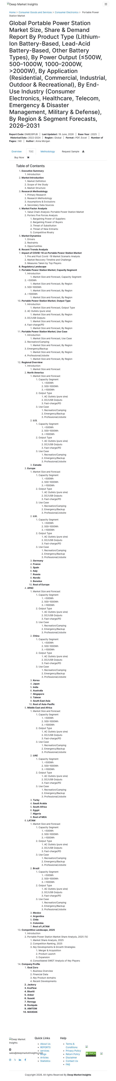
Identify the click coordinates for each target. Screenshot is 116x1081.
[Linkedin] (20, 1059)
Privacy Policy (73, 1050)
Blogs (43, 1054)
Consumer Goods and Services (35, 12)
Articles (44, 1057)
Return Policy (73, 1054)
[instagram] (10, 1059)
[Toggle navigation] (106, 4)
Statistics (45, 1060)
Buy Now (19, 157)
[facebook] (25, 1059)
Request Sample (71, 151)
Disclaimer (71, 1057)
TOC (31, 151)
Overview (17, 151)
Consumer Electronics (66, 12)
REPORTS (45, 1047)
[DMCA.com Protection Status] (91, 1054)
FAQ (68, 1064)
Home (12, 12)
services (44, 1050)
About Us (45, 1043)
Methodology (48, 151)
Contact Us (72, 1060)
